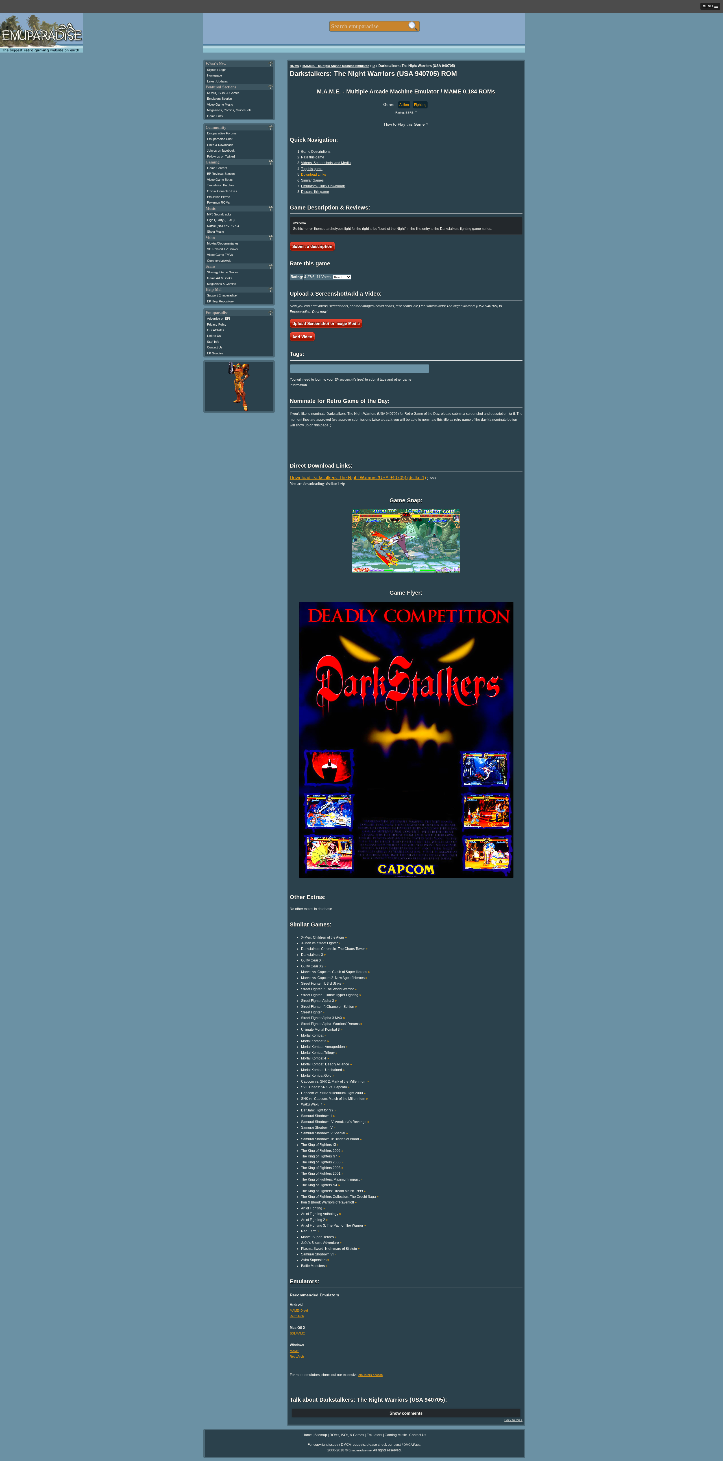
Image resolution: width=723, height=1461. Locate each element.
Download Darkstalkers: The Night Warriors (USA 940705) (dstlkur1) (358, 477)
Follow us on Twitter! (221, 156)
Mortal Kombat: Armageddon (324, 1047)
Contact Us (215, 347)
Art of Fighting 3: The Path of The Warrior (333, 1225)
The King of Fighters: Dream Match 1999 (333, 1191)
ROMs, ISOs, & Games (223, 93)
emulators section (370, 1375)
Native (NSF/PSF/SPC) (223, 226)
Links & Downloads (220, 145)
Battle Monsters (314, 1266)
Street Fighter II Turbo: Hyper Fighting (331, 995)
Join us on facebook (221, 150)
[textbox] (374, 26)
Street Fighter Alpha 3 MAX (323, 1018)
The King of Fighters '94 (320, 1185)
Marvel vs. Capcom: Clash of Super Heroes (335, 972)
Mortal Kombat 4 (315, 1058)
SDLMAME (297, 1333)
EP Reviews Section (221, 173)
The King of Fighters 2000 (322, 1162)
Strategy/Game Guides (223, 272)
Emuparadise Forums (222, 133)
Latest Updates (217, 81)
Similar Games (312, 180)
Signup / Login (216, 69)
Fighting (420, 105)
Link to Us (214, 335)
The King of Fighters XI (320, 1145)
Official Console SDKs (222, 191)
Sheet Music (215, 231)
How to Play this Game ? (406, 124)
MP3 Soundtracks (219, 214)
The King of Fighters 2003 (322, 1168)
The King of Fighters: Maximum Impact (331, 1179)
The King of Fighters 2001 (322, 1174)
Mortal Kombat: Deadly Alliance (326, 1064)
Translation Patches (220, 185)
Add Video (302, 336)
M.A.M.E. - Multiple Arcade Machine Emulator (335, 65)
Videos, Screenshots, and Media (326, 163)
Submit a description (312, 246)
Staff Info (213, 341)
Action (404, 105)
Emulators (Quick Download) (323, 186)
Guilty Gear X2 (313, 966)
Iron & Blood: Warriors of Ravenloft (329, 1202)
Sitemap (320, 1435)
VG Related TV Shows (222, 249)
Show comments (406, 1413)
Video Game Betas (220, 179)
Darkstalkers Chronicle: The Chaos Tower (334, 949)
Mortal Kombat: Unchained (323, 1070)
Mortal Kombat (313, 1035)
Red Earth (310, 1231)
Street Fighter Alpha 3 (319, 1001)
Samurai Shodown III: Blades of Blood (331, 1139)
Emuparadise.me (360, 1450)
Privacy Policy (217, 324)
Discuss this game (315, 192)
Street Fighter (313, 1012)
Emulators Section (219, 98)
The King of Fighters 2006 (322, 1151)
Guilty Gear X (312, 960)
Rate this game (312, 157)
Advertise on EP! (218, 318)
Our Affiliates (215, 330)
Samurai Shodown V (318, 1127)
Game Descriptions (315, 152)
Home (307, 1435)
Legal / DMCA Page (407, 1444)
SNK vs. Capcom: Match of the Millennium (334, 1099)
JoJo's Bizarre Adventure (321, 1243)
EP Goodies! (215, 353)
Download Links (313, 174)
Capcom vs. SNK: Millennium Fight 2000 (333, 1093)
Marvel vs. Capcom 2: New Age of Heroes (334, 978)
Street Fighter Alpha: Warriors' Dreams (331, 1024)
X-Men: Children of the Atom (324, 937)
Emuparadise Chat (219, 139)
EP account (342, 379)
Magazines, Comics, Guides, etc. (229, 110)
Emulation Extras (218, 197)
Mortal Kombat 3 (315, 1041)
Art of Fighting (313, 1208)
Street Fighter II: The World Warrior (329, 989)
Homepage (214, 75)
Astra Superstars (315, 1260)
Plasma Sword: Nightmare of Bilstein (330, 1249)
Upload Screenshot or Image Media (326, 323)
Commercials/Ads (219, 260)
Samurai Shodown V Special (324, 1133)
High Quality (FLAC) (221, 220)
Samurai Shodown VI (318, 1254)
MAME (294, 1351)
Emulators (374, 1435)
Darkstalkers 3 (313, 955)
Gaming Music (396, 1435)
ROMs (294, 65)
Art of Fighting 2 (314, 1220)
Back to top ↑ (513, 1420)
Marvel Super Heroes (319, 1237)
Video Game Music (220, 104)
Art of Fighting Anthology (321, 1214)
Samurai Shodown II (318, 1116)
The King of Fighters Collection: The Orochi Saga (340, 1197)
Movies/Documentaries (223, 243)
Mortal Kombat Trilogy (319, 1053)
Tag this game (312, 169)
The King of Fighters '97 (320, 1156)
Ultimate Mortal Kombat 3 (322, 1030)
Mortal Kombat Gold (317, 1076)
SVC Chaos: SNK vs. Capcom (325, 1087)
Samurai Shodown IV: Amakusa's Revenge (335, 1122)
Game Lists (215, 116)
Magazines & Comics (221, 283)
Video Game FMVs (220, 254)
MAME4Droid (299, 1310)
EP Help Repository (220, 301)
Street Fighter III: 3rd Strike (322, 983)
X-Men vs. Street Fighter (321, 943)
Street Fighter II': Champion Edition (329, 1007)
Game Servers (217, 168)
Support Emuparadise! (222, 295)
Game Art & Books (219, 278)
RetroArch (297, 1316)
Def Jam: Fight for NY (318, 1110)
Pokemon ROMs (218, 202)
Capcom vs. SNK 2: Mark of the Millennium (335, 1081)
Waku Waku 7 (313, 1104)
